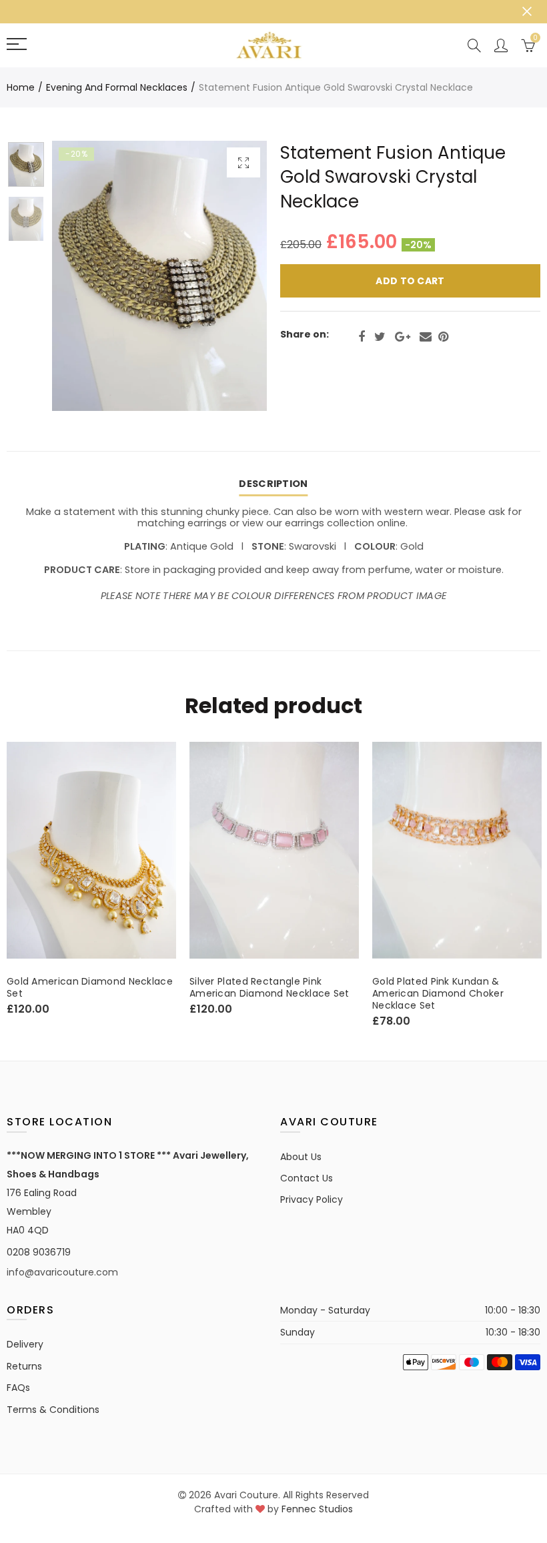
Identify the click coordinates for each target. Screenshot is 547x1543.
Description (273, 483)
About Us (301, 1156)
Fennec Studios (317, 1509)
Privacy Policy (311, 1199)
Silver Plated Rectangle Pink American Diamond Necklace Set (123, 987)
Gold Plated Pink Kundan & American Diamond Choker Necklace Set (291, 993)
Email (426, 337)
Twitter (380, 337)
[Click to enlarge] (243, 162)
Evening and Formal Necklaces (116, 87)
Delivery (25, 1344)
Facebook (361, 337)
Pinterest (443, 337)
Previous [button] (87, 276)
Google (402, 337)
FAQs (18, 1387)
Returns (24, 1366)
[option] (159, 276)
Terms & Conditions (53, 1409)
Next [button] (231, 276)
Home (21, 87)
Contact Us (306, 1178)
